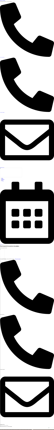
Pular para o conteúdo (2, 0)
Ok (32, 429)
